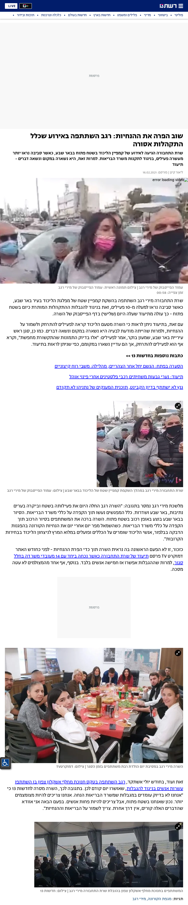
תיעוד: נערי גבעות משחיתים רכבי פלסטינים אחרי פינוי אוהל (126, 377)
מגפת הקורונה (159, 899)
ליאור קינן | (175, 173)
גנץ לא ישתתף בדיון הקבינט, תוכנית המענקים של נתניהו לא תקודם (119, 387)
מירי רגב (139, 899)
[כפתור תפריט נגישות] (5, 762)
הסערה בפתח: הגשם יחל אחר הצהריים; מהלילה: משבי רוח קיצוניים (119, 366)
